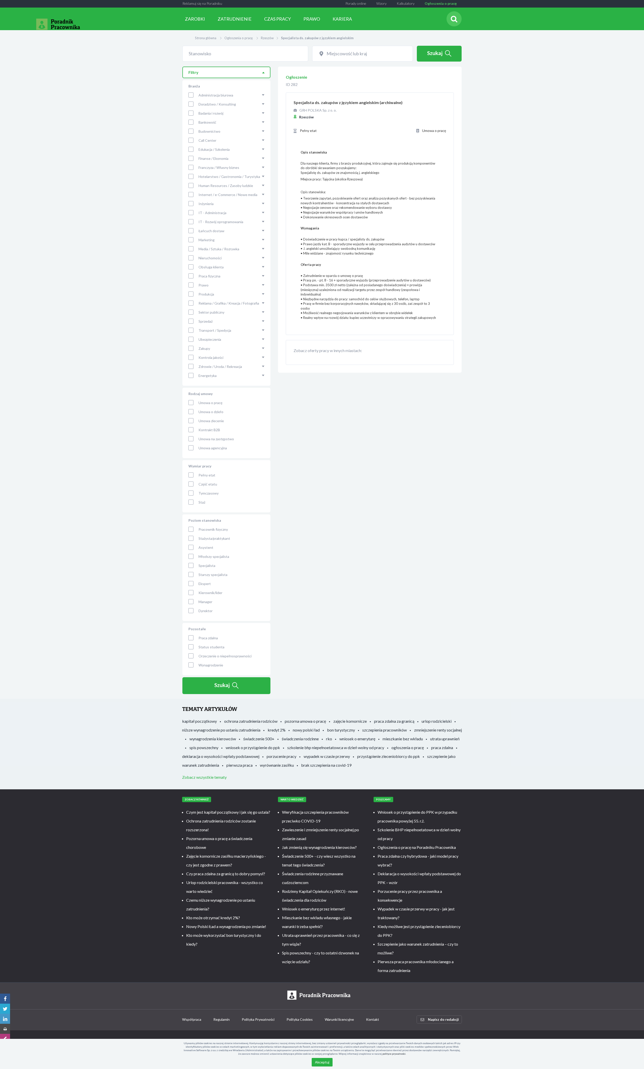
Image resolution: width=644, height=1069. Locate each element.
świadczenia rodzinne (300, 738)
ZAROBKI (195, 19)
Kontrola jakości (210, 357)
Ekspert (204, 583)
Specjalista (206, 565)
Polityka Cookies (300, 1019)
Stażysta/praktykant (214, 538)
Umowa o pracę (210, 403)
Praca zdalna (208, 638)
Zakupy (204, 348)
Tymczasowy (208, 493)
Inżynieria (206, 204)
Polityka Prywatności (258, 1019)
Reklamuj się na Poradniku (202, 3)
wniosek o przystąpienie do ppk (253, 747)
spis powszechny (203, 747)
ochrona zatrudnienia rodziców (250, 721)
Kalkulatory (406, 3)
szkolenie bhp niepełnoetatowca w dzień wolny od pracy (335, 747)
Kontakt (372, 1019)
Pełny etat (206, 475)
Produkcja (206, 294)
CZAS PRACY (277, 19)
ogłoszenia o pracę (407, 747)
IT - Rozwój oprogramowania (220, 222)
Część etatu (207, 484)
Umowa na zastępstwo (216, 439)
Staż (201, 502)
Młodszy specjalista (213, 556)
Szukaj (434, 53)
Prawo (203, 285)
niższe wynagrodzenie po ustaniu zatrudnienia (221, 729)
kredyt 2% (277, 729)
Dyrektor (205, 611)
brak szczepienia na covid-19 (326, 765)
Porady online (355, 3)
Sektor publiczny (211, 312)
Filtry (193, 72)
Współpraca (191, 1019)
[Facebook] (5, 999)
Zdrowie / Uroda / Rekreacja (220, 366)
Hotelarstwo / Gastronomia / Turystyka (229, 176)
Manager (205, 602)
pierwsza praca (239, 765)
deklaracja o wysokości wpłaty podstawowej (220, 756)
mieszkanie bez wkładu (403, 738)
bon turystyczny (341, 729)
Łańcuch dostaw (211, 231)
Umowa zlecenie (211, 421)
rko (329, 738)
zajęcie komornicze (350, 721)
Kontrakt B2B (209, 430)
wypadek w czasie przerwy (327, 756)
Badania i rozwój (210, 113)
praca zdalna (442, 747)
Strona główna (205, 38)
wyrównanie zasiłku (277, 765)
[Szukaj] (454, 18)
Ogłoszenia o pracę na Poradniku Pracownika (417, 847)
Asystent (205, 547)
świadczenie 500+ (258, 738)
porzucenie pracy (281, 756)
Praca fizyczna (209, 276)
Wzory (381, 3)
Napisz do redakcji (443, 1019)
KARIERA (342, 19)
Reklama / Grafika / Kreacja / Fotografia (228, 303)
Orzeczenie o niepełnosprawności (225, 656)
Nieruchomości (210, 258)
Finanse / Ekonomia (213, 158)
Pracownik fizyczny (213, 529)
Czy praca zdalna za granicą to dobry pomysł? (225, 873)
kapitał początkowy (199, 721)
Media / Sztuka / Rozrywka (218, 249)
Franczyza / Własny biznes (218, 167)
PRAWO (311, 19)
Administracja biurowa (215, 95)
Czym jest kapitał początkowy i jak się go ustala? (228, 812)
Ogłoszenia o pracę (441, 3)
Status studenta (211, 647)
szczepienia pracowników (384, 729)
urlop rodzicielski (437, 721)
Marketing (206, 240)
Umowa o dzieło (210, 412)
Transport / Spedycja (214, 330)
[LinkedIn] (5, 1019)
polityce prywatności (394, 1053)
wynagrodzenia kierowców (212, 738)
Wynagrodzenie (210, 665)
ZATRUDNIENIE (235, 19)
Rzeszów (267, 38)
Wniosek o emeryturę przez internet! (313, 908)
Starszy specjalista (212, 574)
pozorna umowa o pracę (305, 721)
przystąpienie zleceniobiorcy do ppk (388, 756)
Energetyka (207, 375)
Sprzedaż (205, 321)
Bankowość (207, 122)
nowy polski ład (306, 729)
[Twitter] (5, 1009)
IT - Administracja (212, 213)
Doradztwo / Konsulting (217, 104)
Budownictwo (209, 131)
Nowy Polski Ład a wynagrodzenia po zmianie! (226, 926)
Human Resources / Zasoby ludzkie (225, 185)
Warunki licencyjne (339, 1019)
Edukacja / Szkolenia (214, 149)
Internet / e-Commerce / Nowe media (227, 194)
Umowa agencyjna (212, 448)
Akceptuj (322, 1062)
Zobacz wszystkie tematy (204, 777)
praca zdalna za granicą (394, 721)
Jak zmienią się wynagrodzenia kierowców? (319, 847)
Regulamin (221, 1019)
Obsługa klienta (211, 267)
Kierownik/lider (210, 593)
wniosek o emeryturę (357, 738)
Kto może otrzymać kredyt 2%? (213, 917)
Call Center (207, 140)
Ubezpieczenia (209, 339)
